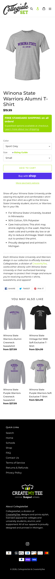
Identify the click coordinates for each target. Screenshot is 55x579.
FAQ (8, 452)
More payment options (27, 183)
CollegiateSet (24, 569)
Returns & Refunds (17, 467)
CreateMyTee (39, 263)
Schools (10, 442)
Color (6, 140)
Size (15, 152)
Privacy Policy (14, 472)
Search (10, 433)
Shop (9, 447)
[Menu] (50, 8)
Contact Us (12, 457)
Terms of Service (15, 462)
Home (9, 438)
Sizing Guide (21, 152)
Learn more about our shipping (22, 129)
